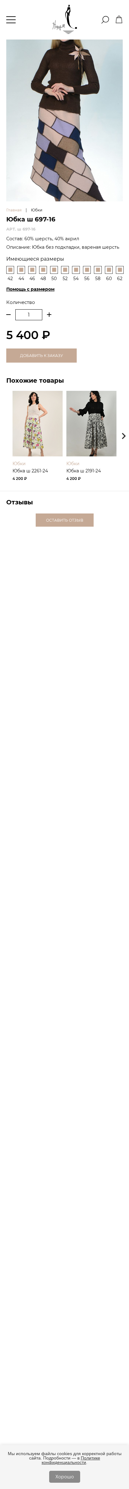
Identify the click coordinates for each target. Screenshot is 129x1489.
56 (87, 278)
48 (43, 278)
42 (10, 278)
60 (109, 278)
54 (76, 278)
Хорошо (64, 1477)
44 (21, 278)
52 (65, 278)
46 (32, 278)
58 (98, 278)
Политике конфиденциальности (71, 1460)
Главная (14, 210)
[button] (124, 436)
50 (54, 278)
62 (119, 278)
